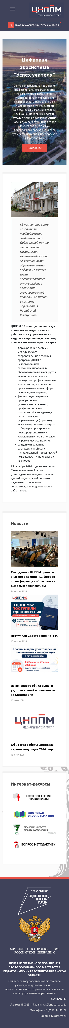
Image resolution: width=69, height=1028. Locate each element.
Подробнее (34, 147)
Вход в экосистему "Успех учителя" (37, 24)
